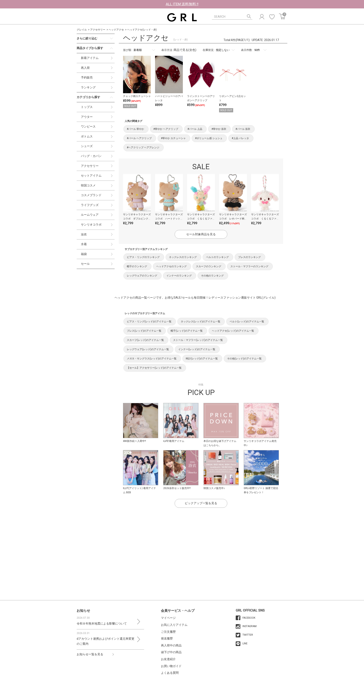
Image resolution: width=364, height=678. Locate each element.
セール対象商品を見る (201, 234)
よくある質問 (170, 672)
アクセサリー (97, 29)
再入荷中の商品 (171, 645)
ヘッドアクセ (116, 29)
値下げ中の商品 (171, 652)
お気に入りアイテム (174, 624)
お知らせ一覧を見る (90, 654)
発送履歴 (167, 638)
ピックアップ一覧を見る (201, 503)
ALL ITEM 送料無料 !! (182, 4)
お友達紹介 (168, 659)
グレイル (82, 29)
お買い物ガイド (171, 666)
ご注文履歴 (168, 631)
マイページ (168, 618)
